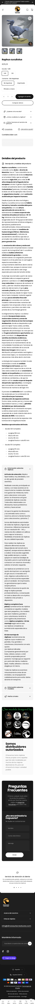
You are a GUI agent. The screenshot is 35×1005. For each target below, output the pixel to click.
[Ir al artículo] (5, 51)
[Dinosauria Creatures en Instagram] (8, 951)
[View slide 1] (14, 887)
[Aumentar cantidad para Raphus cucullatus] (12, 96)
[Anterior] (3, 2)
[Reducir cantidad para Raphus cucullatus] (4, 96)
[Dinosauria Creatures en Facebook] (3, 951)
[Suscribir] (30, 943)
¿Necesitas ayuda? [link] (27, 129)
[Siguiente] (32, 2)
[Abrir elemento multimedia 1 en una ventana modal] (30, 18)
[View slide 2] (16, 887)
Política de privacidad (23, 991)
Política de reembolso (11, 991)
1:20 (5, 73)
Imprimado (21, 83)
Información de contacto (14, 996)
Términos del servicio (13, 994)
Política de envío (23, 994)
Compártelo (8, 129)
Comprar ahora (17, 103)
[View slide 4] (21, 887)
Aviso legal (24, 996)
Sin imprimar (8, 83)
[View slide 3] (19, 887)
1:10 (12, 73)
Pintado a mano (9, 89)
